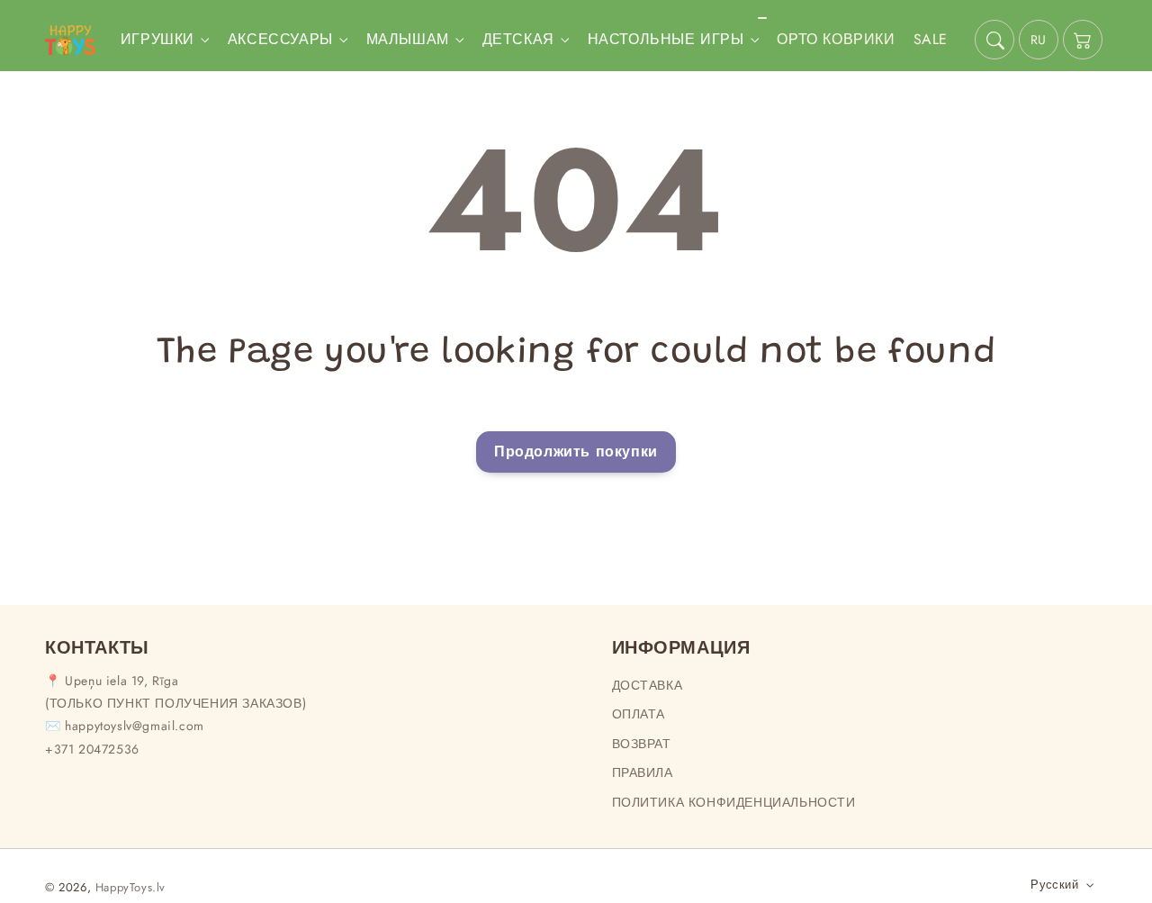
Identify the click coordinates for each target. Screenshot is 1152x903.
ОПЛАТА (639, 714)
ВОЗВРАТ (641, 744)
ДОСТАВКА (647, 685)
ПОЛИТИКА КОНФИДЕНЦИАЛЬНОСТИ (734, 802)
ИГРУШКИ (157, 40)
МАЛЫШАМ (407, 40)
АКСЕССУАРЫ (280, 40)
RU (1038, 40)
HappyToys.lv (130, 887)
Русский (1054, 884)
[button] (994, 39)
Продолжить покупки (576, 451)
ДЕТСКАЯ (518, 40)
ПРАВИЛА (642, 772)
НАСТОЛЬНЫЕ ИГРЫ (666, 40)
